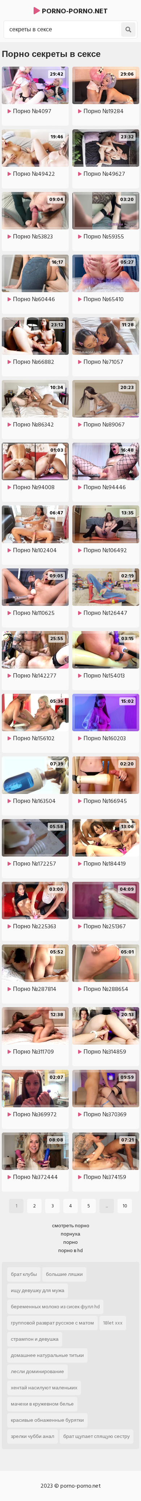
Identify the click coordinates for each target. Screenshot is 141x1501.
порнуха (70, 1234)
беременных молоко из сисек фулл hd (55, 1307)
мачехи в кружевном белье (42, 1404)
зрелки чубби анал (32, 1436)
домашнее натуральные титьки (47, 1355)
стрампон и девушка (35, 1339)
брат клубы (24, 1274)
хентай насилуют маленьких (44, 1388)
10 (125, 1206)
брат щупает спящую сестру (96, 1436)
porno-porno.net (74, 11)
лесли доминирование (37, 1371)
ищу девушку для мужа (37, 1290)
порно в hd (70, 1250)
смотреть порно (70, 1225)
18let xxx (113, 1323)
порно (70, 1242)
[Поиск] (128, 29)
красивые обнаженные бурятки (47, 1420)
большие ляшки (64, 1274)
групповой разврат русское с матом (52, 1323)
